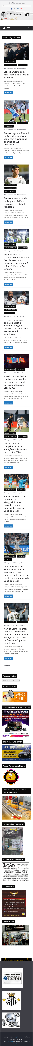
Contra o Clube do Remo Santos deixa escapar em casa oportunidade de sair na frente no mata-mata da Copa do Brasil (16, 573)
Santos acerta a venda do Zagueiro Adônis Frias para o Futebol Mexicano (15, 202)
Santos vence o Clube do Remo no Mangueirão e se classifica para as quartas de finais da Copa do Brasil (15, 503)
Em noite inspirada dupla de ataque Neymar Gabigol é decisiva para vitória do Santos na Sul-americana (16, 327)
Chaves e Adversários (9, 369)
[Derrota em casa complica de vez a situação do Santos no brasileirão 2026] (16, 421)
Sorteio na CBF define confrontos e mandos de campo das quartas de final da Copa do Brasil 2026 (15, 382)
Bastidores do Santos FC (10, 184)
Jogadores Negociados (10, 188)
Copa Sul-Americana (22, 123)
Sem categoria (8, 559)
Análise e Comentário (9, 61)
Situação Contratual (9, 191)
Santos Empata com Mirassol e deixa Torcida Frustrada (16, 74)
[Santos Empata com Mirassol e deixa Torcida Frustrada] (16, 51)
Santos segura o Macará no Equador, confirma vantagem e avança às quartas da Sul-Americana (16, 139)
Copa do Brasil (20, 369)
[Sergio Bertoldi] (4, 28)
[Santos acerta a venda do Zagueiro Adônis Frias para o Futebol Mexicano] (16, 174)
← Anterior (6, 666)
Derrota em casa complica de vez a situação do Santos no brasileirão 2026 (15, 448)
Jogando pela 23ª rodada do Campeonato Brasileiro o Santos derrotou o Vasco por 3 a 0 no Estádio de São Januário (16, 261)
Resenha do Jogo (22, 65)
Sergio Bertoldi (22, 68)
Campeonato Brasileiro (10, 65)
